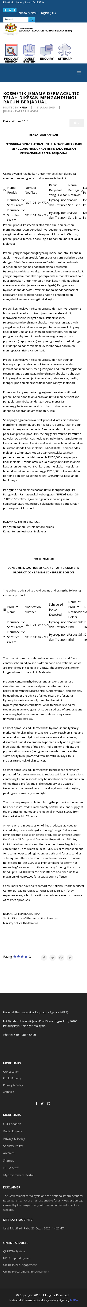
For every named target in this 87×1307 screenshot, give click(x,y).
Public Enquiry (12, 1078)
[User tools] (76, 123)
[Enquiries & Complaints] (47, 53)
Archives (8, 1092)
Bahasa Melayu (27, 13)
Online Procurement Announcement (26, 1271)
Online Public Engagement (20, 1265)
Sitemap (8, 1160)
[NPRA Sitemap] (64, 53)
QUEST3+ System (14, 1251)
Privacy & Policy (13, 1085)
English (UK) (47, 13)
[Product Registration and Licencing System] (29, 53)
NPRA (74, 1300)
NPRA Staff (10, 1168)
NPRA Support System (17, 1258)
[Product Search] (11, 53)
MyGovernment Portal (18, 1175)
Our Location (11, 1071)
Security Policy (13, 1146)
